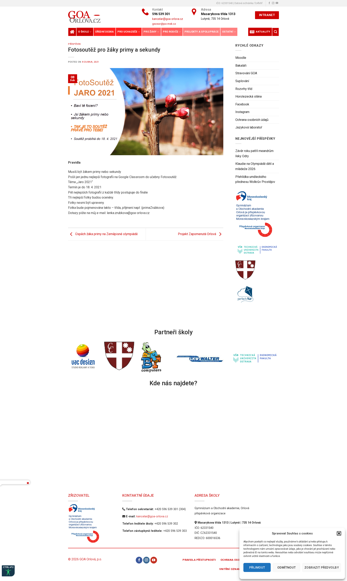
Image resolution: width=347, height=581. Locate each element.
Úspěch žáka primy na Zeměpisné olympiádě (106, 234)
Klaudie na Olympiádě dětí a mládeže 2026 (254, 166)
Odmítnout (286, 567)
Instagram (242, 112)
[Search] (275, 32)
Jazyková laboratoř (248, 127)
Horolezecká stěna (248, 96)
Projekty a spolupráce (201, 31)
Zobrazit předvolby (321, 567)
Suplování (242, 81)
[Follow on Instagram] (273, 3)
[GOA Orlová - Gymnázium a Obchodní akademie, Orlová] (98, 16)
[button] (339, 533)
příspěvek (74, 44)
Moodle (240, 58)
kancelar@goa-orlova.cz (152, 516)
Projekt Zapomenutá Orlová (197, 234)
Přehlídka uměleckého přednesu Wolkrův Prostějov (255, 179)
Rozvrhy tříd (243, 89)
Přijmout (257, 567)
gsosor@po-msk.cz (164, 23)
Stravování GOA (246, 73)
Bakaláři (240, 65)
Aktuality (262, 31)
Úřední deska (104, 31)
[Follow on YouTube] (277, 3)
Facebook (242, 104)
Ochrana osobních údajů (251, 120)
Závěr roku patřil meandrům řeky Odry (254, 153)
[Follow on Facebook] (269, 3)
